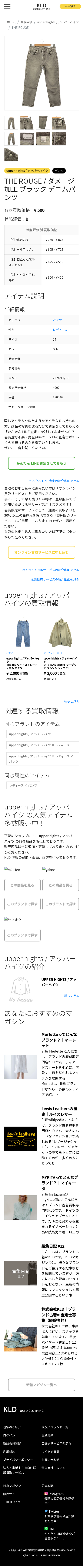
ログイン (9, 1435)
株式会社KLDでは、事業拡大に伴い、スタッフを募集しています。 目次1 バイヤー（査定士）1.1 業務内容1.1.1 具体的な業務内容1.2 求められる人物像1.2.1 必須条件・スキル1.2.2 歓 (60, 1344)
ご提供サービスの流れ (56, 1443)
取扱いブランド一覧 (55, 1427)
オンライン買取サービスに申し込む (41, 552)
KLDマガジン (12, 1485)
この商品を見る (22, 885)
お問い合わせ (50, 1459)
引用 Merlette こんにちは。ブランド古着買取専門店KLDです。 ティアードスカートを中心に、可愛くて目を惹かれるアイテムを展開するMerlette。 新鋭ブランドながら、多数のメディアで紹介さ (60, 1073)
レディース (60, 330)
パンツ (59, 170)
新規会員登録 (12, 1443)
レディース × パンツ (23, 785)
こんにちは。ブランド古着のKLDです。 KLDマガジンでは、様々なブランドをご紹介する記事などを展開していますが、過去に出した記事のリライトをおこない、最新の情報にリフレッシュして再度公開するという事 (60, 1273)
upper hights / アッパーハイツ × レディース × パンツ (41, 759)
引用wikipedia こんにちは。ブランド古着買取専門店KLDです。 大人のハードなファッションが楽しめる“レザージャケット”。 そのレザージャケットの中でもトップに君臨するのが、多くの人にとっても (60, 1141)
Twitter (54, 1511)
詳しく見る (71, 996)
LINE (52, 1529)
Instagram (56, 1494)
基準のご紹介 (12, 1427)
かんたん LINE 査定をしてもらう (41, 463)
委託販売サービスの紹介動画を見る (55, 579)
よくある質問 (50, 1451)
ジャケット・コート (53, 652)
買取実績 (47, 1435)
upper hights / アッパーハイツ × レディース (39, 745)
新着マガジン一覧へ (41, 1384)
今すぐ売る (70, 6)
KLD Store (13, 1502)
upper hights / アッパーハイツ (27, 170)
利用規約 (9, 1451)
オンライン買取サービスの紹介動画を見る (50, 570)
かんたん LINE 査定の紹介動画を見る (54, 481)
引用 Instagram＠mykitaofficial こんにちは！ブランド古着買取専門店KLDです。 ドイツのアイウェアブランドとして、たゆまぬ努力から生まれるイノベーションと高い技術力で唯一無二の (60, 1213)
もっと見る (71, 701)
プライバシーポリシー (18, 1459)
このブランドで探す (22, 903)
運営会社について (53, 1468)
